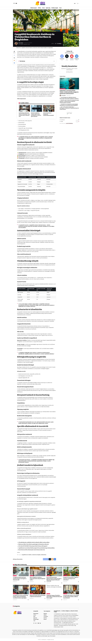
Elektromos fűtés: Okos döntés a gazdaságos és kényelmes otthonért (33, 544)
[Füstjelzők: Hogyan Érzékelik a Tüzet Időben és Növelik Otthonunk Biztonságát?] (54, 589)
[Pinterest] (38, 623)
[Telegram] (76, 57)
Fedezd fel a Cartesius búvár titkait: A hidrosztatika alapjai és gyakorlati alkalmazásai (69, 92)
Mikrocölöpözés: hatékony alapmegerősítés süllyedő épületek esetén (37, 578)
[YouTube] (16, 3)
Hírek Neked (20, 42)
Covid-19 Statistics (69, 123)
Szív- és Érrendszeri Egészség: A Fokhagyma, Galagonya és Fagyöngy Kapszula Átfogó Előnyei (69, 108)
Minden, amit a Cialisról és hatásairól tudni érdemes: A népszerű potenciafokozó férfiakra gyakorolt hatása (69, 101)
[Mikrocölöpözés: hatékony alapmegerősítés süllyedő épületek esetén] (37, 571)
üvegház (39, 554)
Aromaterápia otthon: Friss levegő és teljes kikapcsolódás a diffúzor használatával (71, 596)
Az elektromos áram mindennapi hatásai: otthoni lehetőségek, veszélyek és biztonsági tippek (20, 596)
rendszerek (34, 554)
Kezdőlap (15, 10)
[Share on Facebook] (55, 43)
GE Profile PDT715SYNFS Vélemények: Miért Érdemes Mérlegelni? (32, 546)
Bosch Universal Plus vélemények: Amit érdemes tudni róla (31, 549)
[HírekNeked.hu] (46, 3)
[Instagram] (37, 623)
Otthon (19, 10)
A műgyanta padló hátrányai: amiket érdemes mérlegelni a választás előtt (19, 578)
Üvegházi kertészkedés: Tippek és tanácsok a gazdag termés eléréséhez (70, 578)
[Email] (59, 43)
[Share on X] (57, 43)
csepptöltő (24, 554)
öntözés (29, 554)
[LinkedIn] (40, 623)
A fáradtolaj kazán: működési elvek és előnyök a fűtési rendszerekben (34, 542)
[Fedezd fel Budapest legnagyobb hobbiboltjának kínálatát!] (48, 108)
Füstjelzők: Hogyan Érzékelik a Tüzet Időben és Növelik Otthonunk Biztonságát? (54, 596)
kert (27, 554)
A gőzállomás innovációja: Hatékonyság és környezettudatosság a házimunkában (36, 547)
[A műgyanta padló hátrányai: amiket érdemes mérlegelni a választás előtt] (21, 571)
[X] (15, 3)
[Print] (60, 43)
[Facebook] (13, 3)
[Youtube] (71, 57)
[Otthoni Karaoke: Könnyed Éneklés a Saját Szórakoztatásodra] (37, 589)
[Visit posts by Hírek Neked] (16, 43)
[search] (72, 3)
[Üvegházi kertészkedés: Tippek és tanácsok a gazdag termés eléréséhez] (71, 571)
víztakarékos (43, 554)
